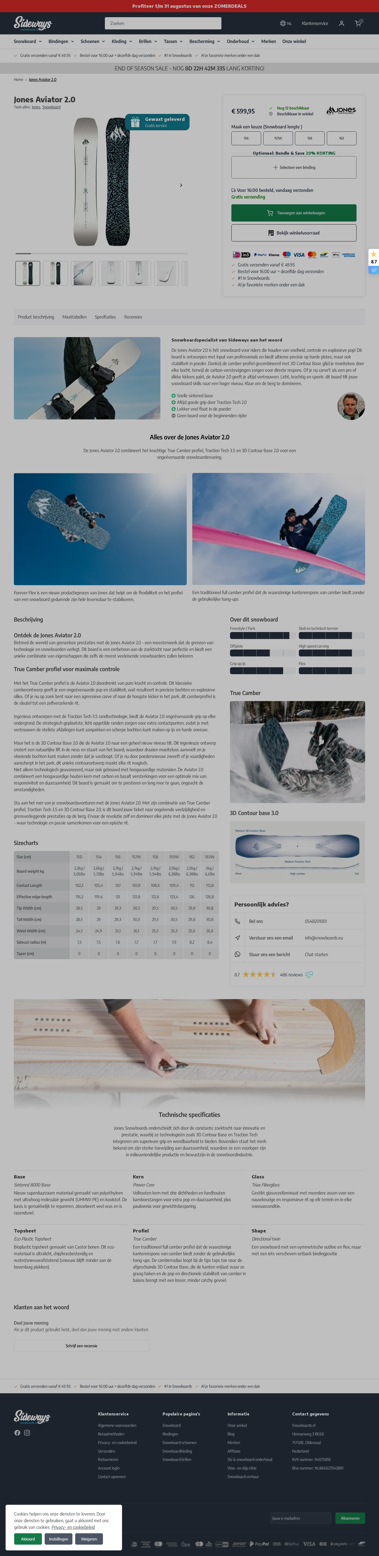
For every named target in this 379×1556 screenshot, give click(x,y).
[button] (189, 778)
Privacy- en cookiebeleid (73, 1527)
